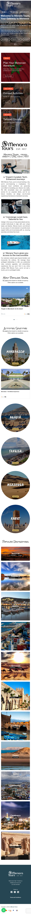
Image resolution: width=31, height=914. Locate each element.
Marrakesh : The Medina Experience (10, 391)
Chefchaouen (15, 785)
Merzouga (15, 666)
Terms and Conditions (15, 897)
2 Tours (19, 667)
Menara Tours (14, 907)
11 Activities (15, 727)
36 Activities (12, 578)
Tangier (15, 636)
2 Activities (12, 637)
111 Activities (12, 555)
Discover (7, 102)
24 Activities (15, 607)
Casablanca (15, 815)
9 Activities (12, 667)
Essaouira (15, 725)
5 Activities (12, 697)
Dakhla (16, 755)
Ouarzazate (15, 845)
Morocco (15, 553)
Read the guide (8, 76)
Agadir (15, 606)
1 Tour (19, 637)
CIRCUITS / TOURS (16, 39)
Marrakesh (15, 576)
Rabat (15, 695)
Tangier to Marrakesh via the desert (12, 309)
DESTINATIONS (5, 39)
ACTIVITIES (26, 39)
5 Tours (20, 555)
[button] (15, 319)
